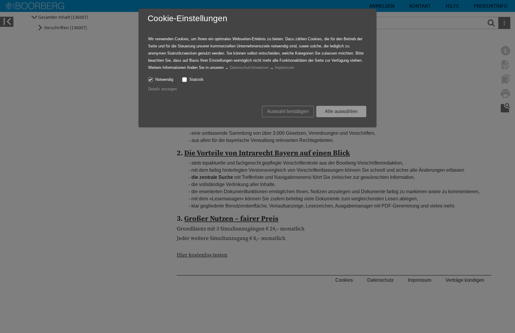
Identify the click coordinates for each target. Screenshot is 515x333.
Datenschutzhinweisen (249, 67)
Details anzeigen (162, 89)
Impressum (284, 67)
